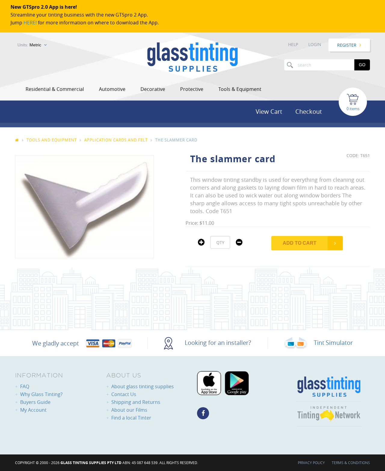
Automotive (112, 89)
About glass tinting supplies (142, 386)
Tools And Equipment (51, 140)
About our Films (129, 410)
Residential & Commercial (55, 89)
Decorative (152, 89)
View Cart (269, 111)
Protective (191, 89)
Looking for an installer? (217, 343)
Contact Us (123, 394)
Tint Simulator (332, 343)
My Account (33, 410)
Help (293, 44)
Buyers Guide (35, 402)
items (354, 108)
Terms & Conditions (351, 462)
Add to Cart (299, 243)
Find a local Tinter (131, 417)
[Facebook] (203, 413)
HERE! (30, 22)
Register (346, 45)
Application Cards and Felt (116, 140)
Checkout (308, 111)
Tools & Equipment (239, 89)
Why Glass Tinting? (41, 394)
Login (314, 44)
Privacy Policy (311, 462)
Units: (29, 44)
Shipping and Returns (135, 402)
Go (362, 64)
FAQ (24, 386)
